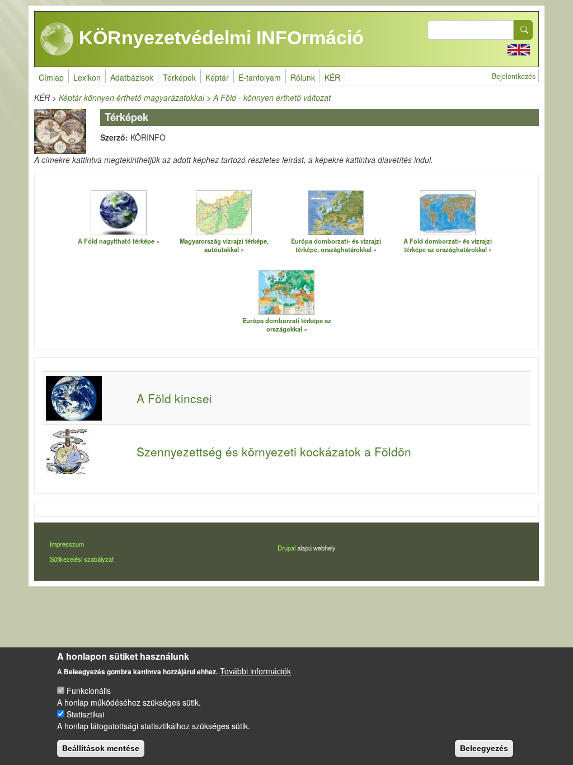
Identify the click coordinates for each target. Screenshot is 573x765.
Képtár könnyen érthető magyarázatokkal (131, 97)
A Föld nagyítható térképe (116, 240)
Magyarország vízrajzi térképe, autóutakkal (224, 245)
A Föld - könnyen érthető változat (272, 97)
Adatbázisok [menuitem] (131, 77)
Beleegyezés (484, 748)
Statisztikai (85, 714)
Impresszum (67, 543)
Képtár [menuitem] (217, 77)
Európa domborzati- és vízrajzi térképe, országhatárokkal (336, 245)
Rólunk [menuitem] (302, 77)
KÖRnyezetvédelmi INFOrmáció (219, 37)
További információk (255, 671)
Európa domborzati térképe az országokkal (286, 324)
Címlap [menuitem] (51, 77)
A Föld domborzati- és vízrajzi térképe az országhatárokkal (447, 245)
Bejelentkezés (514, 76)
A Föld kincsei (174, 398)
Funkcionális (89, 690)
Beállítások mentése (100, 748)
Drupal (286, 547)
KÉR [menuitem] (332, 77)
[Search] (523, 30)
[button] (119, 212)
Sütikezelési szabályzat (82, 558)
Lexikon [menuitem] (87, 77)
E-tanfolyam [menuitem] (259, 77)
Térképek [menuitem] (179, 77)
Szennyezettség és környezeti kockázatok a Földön (274, 451)
